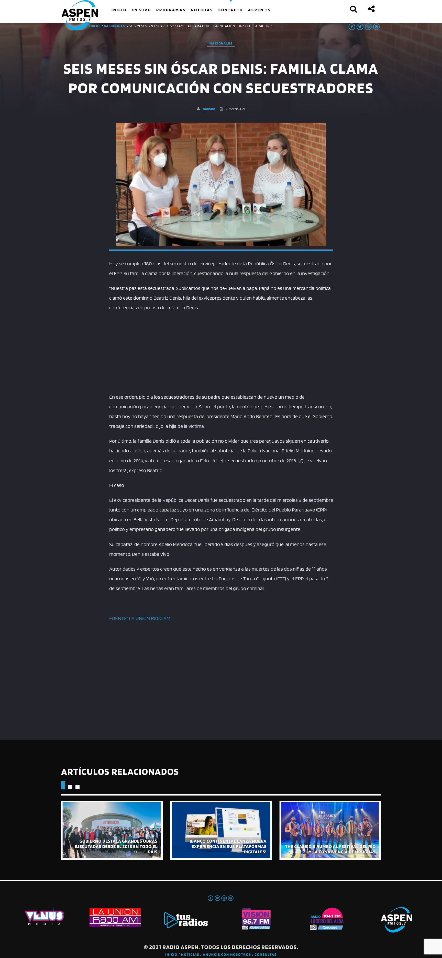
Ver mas (112, 830)
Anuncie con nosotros (227, 954)
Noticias (190, 954)
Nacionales (114, 26)
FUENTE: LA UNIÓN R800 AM (139, 618)
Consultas (266, 954)
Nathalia (209, 108)
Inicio (171, 954)
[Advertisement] (221, 351)
